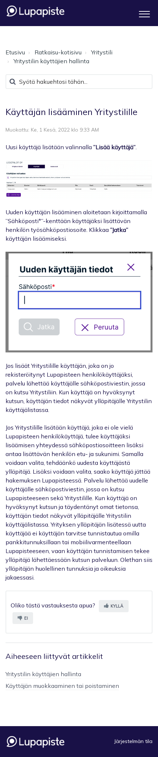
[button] (144, 13)
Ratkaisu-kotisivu (58, 52)
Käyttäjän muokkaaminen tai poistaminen (62, 685)
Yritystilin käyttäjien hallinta (51, 61)
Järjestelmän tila (133, 741)
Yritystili (101, 52)
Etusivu (15, 52)
